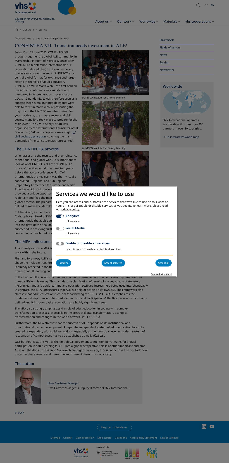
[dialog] (114, 231)
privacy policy (70, 209)
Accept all (163, 263)
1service (72, 221)
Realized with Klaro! (161, 274)
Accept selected (113, 263)
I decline (64, 263)
